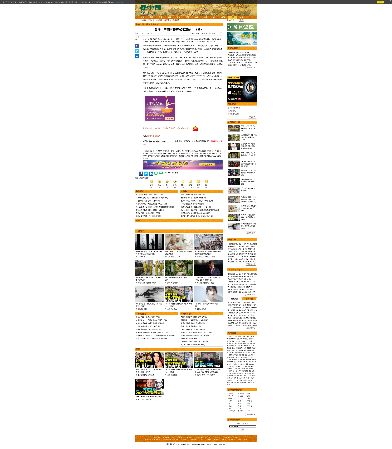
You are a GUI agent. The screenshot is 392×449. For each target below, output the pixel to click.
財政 (254, 359)
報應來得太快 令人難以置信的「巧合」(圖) (151, 204)
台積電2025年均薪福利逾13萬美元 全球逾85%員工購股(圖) (248, 146)
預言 (238, 382)
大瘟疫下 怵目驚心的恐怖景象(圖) (239, 279)
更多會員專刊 (250, 67)
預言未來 (151, 20)
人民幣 (229, 359)
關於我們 (181, 437)
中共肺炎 (230, 336)
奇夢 (170, 283)
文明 (146, 399)
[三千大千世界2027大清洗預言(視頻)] (149, 380)
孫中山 (239, 378)
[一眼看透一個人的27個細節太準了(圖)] (208, 287)
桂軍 (231, 378)
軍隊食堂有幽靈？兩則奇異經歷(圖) (148, 216)
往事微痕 (235, 355)
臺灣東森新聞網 (153, 136)
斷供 (175, 309)
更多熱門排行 (250, 294)
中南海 (246, 350)
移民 (239, 373)
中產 (231, 362)
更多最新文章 (250, 264)
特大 (213, 33)
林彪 (228, 380)
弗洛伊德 (237, 346)
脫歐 (236, 357)
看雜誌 (185, 439)
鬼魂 (203, 375)
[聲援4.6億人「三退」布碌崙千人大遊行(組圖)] (234, 126)
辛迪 (249, 411)
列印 (209, 33)
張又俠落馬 (232, 111)
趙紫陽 (213, 257)
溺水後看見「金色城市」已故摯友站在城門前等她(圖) (155, 207)
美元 (249, 357)
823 (142, 309)
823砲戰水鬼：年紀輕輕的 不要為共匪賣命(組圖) (248, 226)
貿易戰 (229, 341)
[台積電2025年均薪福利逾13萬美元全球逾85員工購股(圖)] (234, 144)
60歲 (172, 257)
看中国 (151, 9)
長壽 (168, 257)
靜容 (239, 406)
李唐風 (249, 401)
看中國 (253, 352)
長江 (233, 343)
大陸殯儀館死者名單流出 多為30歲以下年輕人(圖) (249, 137)
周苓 (230, 401)
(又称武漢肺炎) (237, 336)
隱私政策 (199, 437)
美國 (169, 17)
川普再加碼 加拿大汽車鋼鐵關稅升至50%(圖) (248, 181)
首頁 (142, 17)
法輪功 (245, 366)
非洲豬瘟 (236, 364)
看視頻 (224, 439)
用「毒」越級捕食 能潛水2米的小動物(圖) (242, 259)
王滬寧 (232, 350)
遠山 (239, 398)
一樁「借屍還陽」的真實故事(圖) (193, 329)
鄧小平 (253, 378)
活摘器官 (230, 369)
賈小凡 (230, 396)
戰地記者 (207, 257)
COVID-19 (233, 339)
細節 (198, 309)
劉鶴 (228, 350)
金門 (145, 309)
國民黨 (245, 339)
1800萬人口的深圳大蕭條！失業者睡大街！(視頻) (249, 217)
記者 (203, 257)
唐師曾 (199, 257)
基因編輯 (251, 364)
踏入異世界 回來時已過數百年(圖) (193, 345)
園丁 (230, 403)
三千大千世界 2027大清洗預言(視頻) (149, 396)
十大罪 (207, 375)
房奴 (172, 309)
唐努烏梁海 (245, 369)
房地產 (248, 359)
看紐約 (201, 439)
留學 (246, 373)
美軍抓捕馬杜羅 (233, 114)
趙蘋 (249, 403)
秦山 (230, 406)
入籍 (235, 375)
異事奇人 (167, 20)
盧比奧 (252, 336)
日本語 (235, 437)
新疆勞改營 (245, 371)
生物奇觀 (142, 20)
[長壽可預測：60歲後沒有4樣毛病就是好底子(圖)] (179, 235)
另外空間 (175, 283)
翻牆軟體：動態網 (235, 439)
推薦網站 (148, 439)
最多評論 (234, 299)
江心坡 (235, 371)
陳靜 (239, 401)
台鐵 (248, 339)
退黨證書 (193, 439)
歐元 (237, 359)
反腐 (242, 352)
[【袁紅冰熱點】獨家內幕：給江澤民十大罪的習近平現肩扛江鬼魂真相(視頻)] (208, 353)
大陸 (151, 17)
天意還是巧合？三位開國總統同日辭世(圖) (242, 55)
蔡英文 (243, 362)
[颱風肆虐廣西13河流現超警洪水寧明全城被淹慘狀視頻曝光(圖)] (234, 197)
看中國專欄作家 (235, 390)
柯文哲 (232, 346)
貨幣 (252, 357)
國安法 (252, 339)
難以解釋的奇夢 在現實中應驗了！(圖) (149, 195)
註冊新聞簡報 (234, 420)
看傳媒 (209, 439)
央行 (239, 357)
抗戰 (235, 378)
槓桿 (245, 357)
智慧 (228, 382)
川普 (243, 336)
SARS (239, 371)
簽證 (228, 375)
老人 (175, 257)
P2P (244, 364)
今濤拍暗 (241, 394)
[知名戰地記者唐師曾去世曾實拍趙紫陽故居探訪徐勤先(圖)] (208, 235)
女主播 (229, 373)
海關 (249, 373)
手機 (235, 382)
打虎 (245, 352)
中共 (212, 283)
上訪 (241, 366)
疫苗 (228, 346)
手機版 (192, 33)
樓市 (251, 359)
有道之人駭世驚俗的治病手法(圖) (148, 213)
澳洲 (253, 375)
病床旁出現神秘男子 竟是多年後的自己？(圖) (197, 216)
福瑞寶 (216, 439)
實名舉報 (200, 283)
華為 (248, 346)
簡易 (249, 394)
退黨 (254, 343)
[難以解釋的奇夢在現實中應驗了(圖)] (179, 261)
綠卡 (238, 375)
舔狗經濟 (151, 375)
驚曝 (136, 39)
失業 (168, 309)
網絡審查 (250, 366)
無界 (245, 439)
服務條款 (190, 437)
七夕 (139, 375)
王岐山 (229, 348)
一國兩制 (230, 355)
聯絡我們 (166, 437)
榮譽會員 (210, 151)
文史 (214, 17)
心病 (178, 257)
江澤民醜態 (141, 257)
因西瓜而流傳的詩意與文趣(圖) (238, 52)
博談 (187, 17)
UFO (242, 346)
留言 (205, 33)
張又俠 (238, 341)
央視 (233, 373)
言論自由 (251, 371)
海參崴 (236, 362)
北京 (247, 362)
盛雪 (239, 403)
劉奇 (231, 380)
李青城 (249, 406)
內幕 (249, 350)
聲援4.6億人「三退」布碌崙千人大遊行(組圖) (248, 128)
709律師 (237, 366)
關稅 (237, 348)
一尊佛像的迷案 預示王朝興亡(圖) (148, 201)
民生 (241, 375)
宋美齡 (248, 378)
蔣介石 (243, 378)
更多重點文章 (250, 233)
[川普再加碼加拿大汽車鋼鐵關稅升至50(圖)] (234, 179)
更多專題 (252, 117)
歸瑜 (249, 396)
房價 (228, 364)
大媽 (254, 362)
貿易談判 (253, 348)
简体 (197, 33)
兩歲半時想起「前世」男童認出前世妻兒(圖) (152, 198)
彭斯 (245, 348)
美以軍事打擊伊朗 (234, 108)
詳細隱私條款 (119, 2)
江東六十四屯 (237, 369)
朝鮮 (228, 357)
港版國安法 (246, 343)
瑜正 (230, 408)
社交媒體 (250, 355)
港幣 (244, 359)
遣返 (253, 373)
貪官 (233, 352)
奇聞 (232, 17)
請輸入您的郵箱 (242, 423)
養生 (228, 385)
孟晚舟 (234, 348)
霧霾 (247, 364)
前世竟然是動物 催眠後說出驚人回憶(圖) (150, 210)
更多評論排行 (250, 328)
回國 (231, 375)
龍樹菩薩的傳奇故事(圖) (189, 338)
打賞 (201, 33)
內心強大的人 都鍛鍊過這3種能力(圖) (240, 287)
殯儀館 (143, 283)
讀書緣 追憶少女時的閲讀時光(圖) (239, 65)
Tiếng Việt (226, 437)
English (208, 437)
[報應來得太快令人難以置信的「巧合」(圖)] (234, 153)
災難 (149, 399)
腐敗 (239, 352)
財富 (228, 362)
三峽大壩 (249, 341)
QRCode (167, 173)
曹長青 (240, 411)
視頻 (138, 349)
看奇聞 (145, 24)
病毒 (228, 339)
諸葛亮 (242, 380)
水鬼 (139, 309)
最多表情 (249, 299)
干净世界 (157, 439)
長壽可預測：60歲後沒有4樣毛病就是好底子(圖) (249, 208)
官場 (160, 17)
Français (216, 437)
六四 (251, 343)
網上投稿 (157, 437)
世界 (205, 17)
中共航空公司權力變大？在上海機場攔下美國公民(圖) (249, 164)
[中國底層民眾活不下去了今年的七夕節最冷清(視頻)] (149, 353)
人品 (201, 309)
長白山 (251, 369)
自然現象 (159, 20)
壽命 (249, 382)
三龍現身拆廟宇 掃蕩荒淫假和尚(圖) (194, 317)
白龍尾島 (230, 371)
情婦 (236, 352)
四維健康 (231, 411)
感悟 (231, 382)
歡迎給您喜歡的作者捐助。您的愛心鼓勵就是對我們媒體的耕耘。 (166, 128)
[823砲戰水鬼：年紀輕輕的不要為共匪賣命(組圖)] (149, 287)
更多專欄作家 (250, 414)
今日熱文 (140, 231)
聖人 (139, 399)
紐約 (196, 17)
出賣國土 (243, 341)
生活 (223, 17)
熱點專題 (232, 104)
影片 (241, 17)
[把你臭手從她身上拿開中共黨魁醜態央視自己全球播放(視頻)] (149, 235)
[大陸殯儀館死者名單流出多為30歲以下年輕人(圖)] (149, 261)
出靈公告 (148, 283)
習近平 (208, 283)
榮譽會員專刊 (234, 48)
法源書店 (177, 439)
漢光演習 (239, 339)
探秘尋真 (176, 20)
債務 (242, 357)
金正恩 (252, 346)
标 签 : (138, 37)
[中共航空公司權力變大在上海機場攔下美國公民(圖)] (234, 161)
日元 (240, 359)
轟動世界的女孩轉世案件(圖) (191, 326)
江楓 (239, 408)
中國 (148, 58)
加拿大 (232, 357)
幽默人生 (250, 380)
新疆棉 (229, 343)
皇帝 (238, 380)
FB (254, 355)
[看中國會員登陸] (242, 27)
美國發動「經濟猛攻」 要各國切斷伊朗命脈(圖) (249, 173)
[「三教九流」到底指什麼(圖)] (234, 188)
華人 (236, 373)
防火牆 (229, 366)
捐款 (173, 437)
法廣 (246, 355)
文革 (252, 382)
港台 (178, 17)
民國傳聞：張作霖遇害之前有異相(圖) (194, 320)
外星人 (245, 382)
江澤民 (199, 375)
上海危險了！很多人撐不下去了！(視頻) (241, 246)
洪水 (142, 399)
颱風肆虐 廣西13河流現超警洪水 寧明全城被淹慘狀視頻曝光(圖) (248, 199)
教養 (204, 309)
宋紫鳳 (230, 394)
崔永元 (241, 350)
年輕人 (154, 283)
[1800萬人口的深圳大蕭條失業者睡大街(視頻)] (179, 287)
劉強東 (251, 362)
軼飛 (230, 398)
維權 (233, 366)
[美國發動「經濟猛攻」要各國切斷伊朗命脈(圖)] (234, 170)
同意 (380, 2)
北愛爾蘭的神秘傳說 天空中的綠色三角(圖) (242, 244)
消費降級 (144, 375)
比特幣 (234, 359)
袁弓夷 (240, 343)
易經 (245, 380)
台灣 (239, 362)
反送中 (229, 352)
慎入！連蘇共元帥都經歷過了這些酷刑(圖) (242, 254)
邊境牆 (241, 348)
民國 (228, 378)
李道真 (240, 396)
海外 (245, 375)
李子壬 (249, 408)
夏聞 (249, 398)
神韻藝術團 (167, 439)
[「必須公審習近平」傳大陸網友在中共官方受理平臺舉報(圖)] (208, 261)
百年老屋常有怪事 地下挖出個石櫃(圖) (194, 341)
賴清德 (247, 336)
